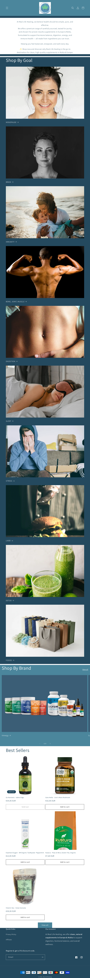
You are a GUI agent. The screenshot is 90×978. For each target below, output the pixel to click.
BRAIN (8, 182)
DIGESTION (10, 361)
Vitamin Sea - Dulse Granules (16, 908)
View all (85, 669)
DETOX (9, 600)
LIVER (8, 540)
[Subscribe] (42, 957)
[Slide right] (50, 743)
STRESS (9, 481)
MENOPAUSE (11, 122)
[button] (7, 8)
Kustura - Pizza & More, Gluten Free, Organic (60, 853)
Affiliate (9, 940)
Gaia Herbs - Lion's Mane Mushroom (57, 797)
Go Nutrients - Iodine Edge (15, 797)
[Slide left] (39, 743)
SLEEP (8, 421)
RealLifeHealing (47, 977)
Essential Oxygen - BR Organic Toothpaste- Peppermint (25, 853)
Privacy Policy (11, 934)
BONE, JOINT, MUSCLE (15, 301)
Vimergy (5, 735)
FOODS (9, 660)
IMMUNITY (10, 242)
